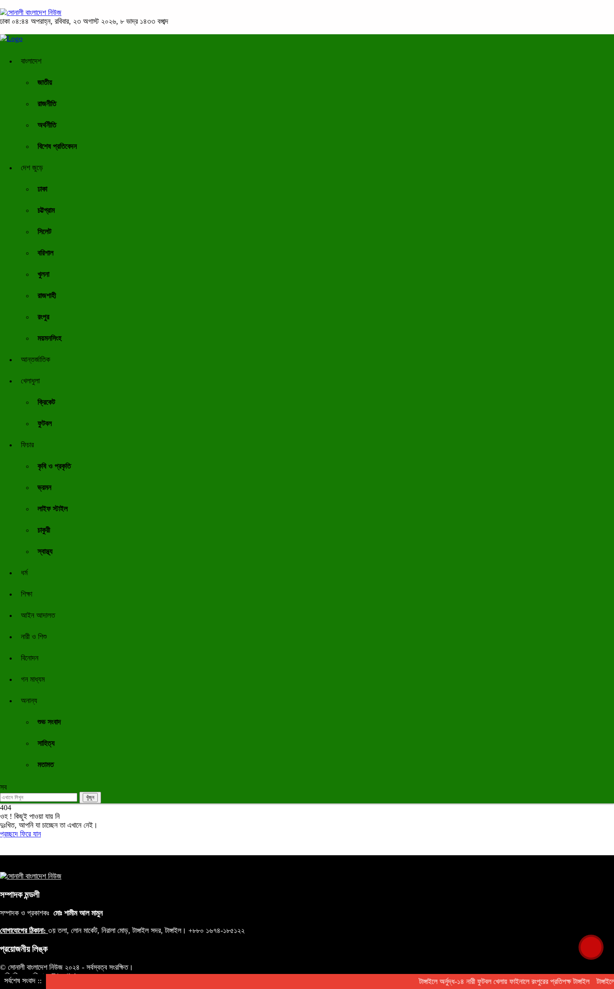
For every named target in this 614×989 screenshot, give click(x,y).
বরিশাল (45, 253)
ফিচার (27, 445)
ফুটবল (45, 423)
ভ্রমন (44, 487)
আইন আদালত (38, 615)
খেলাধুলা (30, 381)
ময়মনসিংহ (49, 338)
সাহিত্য (46, 743)
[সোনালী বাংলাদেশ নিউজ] (30, 12)
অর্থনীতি (47, 125)
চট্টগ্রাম (46, 210)
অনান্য (29, 700)
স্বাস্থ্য (45, 551)
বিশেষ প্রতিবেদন (57, 146)
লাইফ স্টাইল (53, 509)
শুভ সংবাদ (49, 722)
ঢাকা (42, 189)
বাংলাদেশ (31, 61)
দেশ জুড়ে (32, 167)
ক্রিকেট (46, 402)
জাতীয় (45, 82)
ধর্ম (24, 572)
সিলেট (44, 231)
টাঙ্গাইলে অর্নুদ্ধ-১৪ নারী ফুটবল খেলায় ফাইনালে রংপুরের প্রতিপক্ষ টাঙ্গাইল (495, 981)
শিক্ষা (26, 594)
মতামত (46, 764)
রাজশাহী (47, 295)
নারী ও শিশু (34, 636)
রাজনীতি (47, 103)
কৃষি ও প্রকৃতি (54, 466)
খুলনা (43, 274)
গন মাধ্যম (33, 679)
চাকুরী (44, 530)
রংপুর (43, 317)
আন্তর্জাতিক (35, 359)
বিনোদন (29, 658)
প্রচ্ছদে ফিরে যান (20, 834)
